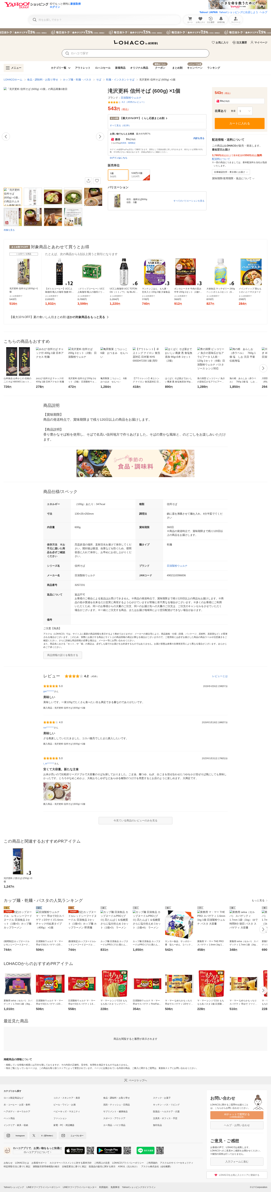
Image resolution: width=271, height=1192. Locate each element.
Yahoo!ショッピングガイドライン (139, 1187)
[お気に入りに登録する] (96, 180)
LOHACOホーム (13, 79)
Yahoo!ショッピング (14, 1187)
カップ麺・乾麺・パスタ (77, 79)
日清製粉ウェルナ (177, 565)
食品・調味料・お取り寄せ (42, 79)
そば (98, 79)
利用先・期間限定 (128, 143)
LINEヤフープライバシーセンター (80, 1187)
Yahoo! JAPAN (208, 12)
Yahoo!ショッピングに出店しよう (238, 12)
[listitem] (28, 1098)
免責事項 (115, 1187)
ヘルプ (263, 12)
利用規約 (103, 1187)
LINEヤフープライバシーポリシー (43, 1187)
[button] (245, 111)
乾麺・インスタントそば (120, 79)
